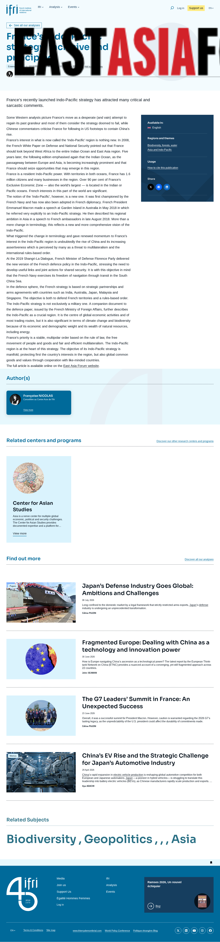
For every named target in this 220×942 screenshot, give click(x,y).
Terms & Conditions (33, 930)
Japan (192, 605)
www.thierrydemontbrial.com (87, 930)
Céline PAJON (89, 613)
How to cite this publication (163, 167)
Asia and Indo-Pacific (160, 149)
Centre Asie (42, 399)
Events (72, 7)
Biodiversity (41, 839)
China (85, 774)
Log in (180, 8)
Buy (158, 906)
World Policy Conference (117, 930)
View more (28, 410)
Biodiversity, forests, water (162, 145)
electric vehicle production (128, 774)
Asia (183, 839)
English (156, 127)
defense (203, 605)
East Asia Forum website (81, 366)
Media (61, 878)
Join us (61, 885)
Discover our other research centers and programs (185, 441)
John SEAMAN (89, 673)
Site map (50, 930)
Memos (13, 756)
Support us (196, 8)
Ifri (39, 7)
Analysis (54, 7)
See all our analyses (27, 25)
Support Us (64, 891)
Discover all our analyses (199, 559)
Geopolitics (118, 839)
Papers (13, 586)
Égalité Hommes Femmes (73, 898)
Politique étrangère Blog (145, 930)
